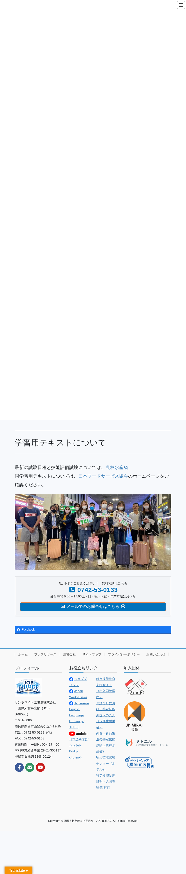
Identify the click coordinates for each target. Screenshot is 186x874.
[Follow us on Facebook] (19, 767)
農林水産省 (116, 467)
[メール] (29, 767)
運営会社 (69, 654)
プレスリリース (45, 654)
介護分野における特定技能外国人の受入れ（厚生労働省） (105, 715)
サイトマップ (91, 654)
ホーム (23, 654)
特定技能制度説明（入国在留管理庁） (105, 781)
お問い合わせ (155, 654)
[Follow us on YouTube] (40, 767)
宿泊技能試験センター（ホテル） (105, 763)
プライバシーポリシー (124, 654)
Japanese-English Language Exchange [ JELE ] (79, 715)
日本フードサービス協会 (103, 476)
